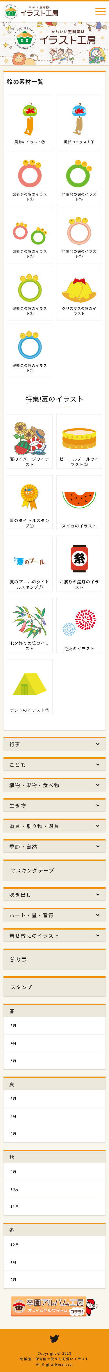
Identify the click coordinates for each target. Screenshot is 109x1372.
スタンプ (21, 987)
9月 (13, 1171)
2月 (13, 1279)
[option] (54, 39)
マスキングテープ (32, 870)
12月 (14, 1244)
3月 (13, 1025)
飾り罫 (18, 959)
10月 (14, 1188)
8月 (13, 1133)
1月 (13, 1261)
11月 (14, 1206)
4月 (13, 1043)
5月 (13, 1060)
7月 (13, 1115)
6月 (13, 1098)
